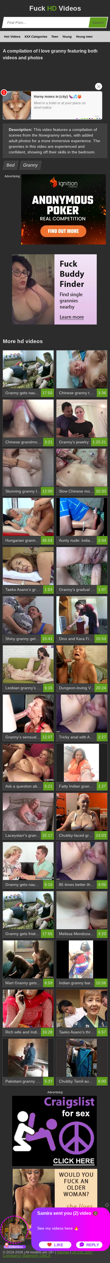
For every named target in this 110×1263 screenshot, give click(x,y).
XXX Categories (36, 36)
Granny (30, 165)
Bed (10, 165)
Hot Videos (12, 36)
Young (67, 36)
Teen (55, 36)
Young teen (84, 36)
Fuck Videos (55, 8)
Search (98, 23)
